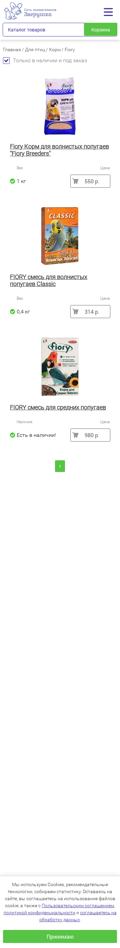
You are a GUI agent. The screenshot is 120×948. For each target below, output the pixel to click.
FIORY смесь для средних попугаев (58, 407)
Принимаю (60, 936)
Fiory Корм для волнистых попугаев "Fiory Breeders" (59, 150)
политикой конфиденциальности (39, 912)
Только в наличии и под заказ (50, 60)
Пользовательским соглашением (78, 905)
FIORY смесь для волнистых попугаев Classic (48, 280)
